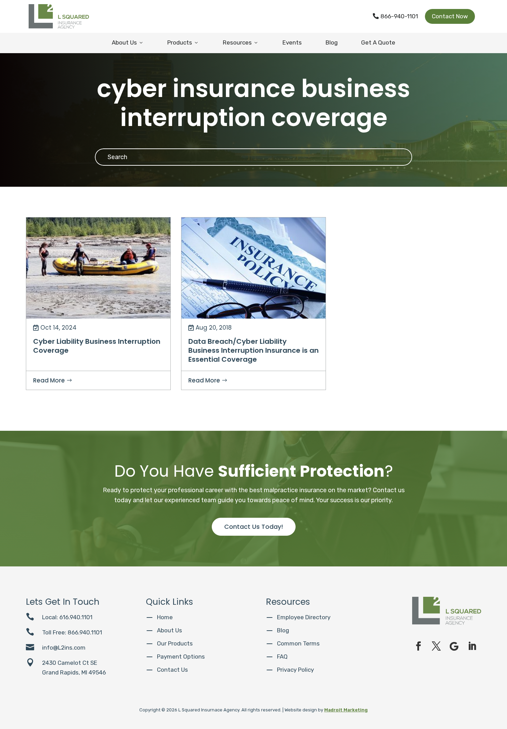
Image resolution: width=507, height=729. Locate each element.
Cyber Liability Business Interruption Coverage (96, 346)
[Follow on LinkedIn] (472, 646)
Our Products (175, 643)
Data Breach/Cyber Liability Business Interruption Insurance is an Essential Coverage (253, 350)
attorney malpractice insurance (223, 237)
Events (292, 42)
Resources (241, 42)
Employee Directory (303, 617)
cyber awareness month (60, 226)
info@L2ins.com (64, 647)
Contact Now (450, 16)
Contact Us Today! (253, 526)
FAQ (282, 656)
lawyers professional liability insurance (231, 261)
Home (165, 617)
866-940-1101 (395, 16)
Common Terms (298, 643)
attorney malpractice (289, 226)
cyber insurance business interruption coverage (86, 237)
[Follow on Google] (454, 646)
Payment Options (181, 656)
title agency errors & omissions (223, 272)
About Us (128, 42)
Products (183, 42)
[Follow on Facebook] (418, 646)
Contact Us (172, 669)
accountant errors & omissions (223, 226)
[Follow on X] (436, 646)
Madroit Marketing (346, 709)
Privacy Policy (295, 669)
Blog (332, 42)
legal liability (298, 261)
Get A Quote (378, 42)
